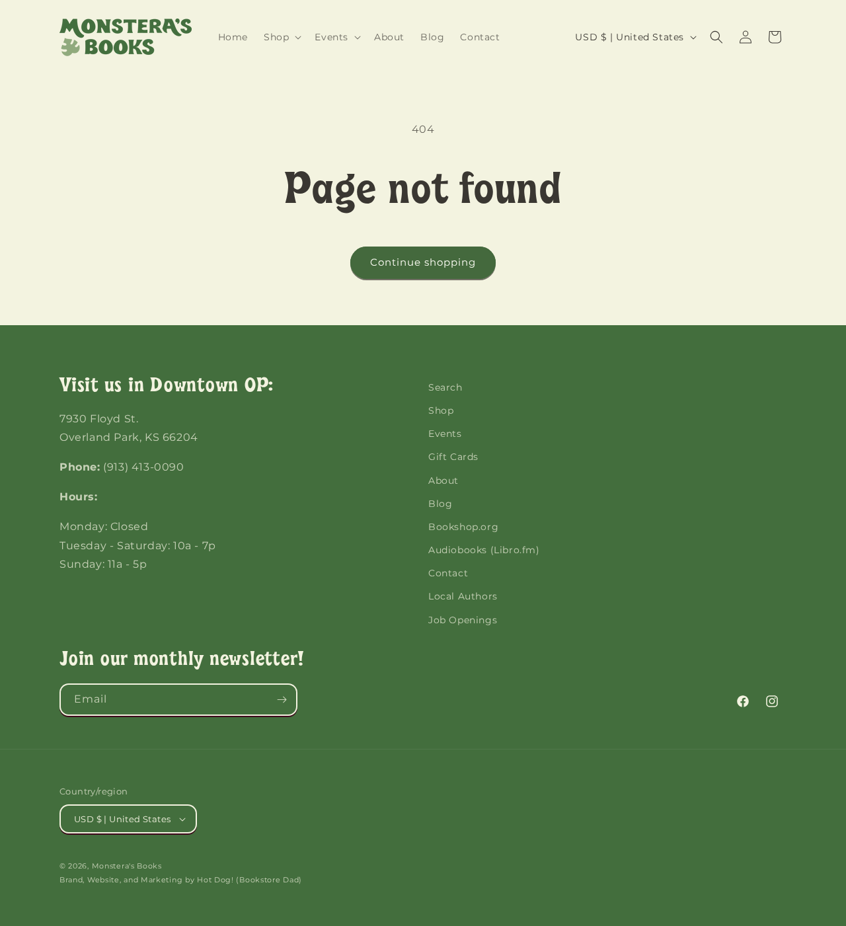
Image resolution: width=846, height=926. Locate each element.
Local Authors (463, 596)
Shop (440, 410)
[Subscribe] (281, 699)
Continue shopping (423, 262)
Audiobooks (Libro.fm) (484, 550)
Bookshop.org (463, 527)
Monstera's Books (127, 865)
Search (445, 387)
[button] (281, 37)
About (443, 480)
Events (445, 434)
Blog (440, 504)
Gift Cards (453, 457)
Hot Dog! (215, 879)
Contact (448, 573)
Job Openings (462, 620)
